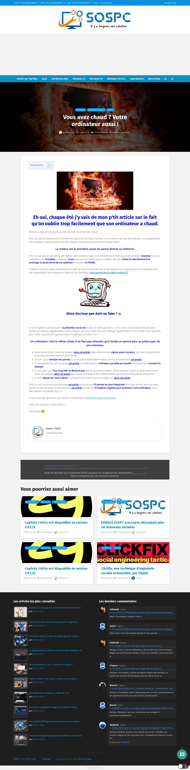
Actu (44, 78)
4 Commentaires (46, 578)
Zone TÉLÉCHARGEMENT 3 (79, 3)
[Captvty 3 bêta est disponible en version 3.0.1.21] (57, 506)
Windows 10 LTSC (116, 78)
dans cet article (62, 373)
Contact (46, 759)
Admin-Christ (68, 132)
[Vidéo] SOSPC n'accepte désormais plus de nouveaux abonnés (132, 525)
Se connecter (106, 3)
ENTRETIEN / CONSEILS (96, 110)
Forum (96, 3)
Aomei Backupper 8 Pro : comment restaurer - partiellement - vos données (143, 688)
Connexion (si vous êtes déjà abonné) (61, 465)
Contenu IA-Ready (96, 768)
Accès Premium (32, 502)
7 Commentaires (101, 132)
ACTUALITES (81, 110)
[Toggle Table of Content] (48, 165)
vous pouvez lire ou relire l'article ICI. (108, 272)
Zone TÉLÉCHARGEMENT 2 (52, 3)
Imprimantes (137, 78)
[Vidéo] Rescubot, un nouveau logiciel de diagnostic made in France (143, 708)
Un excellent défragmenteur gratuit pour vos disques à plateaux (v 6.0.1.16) (143, 612)
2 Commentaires (46, 532)
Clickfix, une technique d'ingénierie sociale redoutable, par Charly (127, 571)
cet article (73, 384)
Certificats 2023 (59, 78)
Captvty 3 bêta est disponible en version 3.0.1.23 (56, 571)
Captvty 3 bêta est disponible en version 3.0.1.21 (56, 525)
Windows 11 (79, 78)
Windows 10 (96, 78)
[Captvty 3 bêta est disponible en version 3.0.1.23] (57, 552)
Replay (110, 110)
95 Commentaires (123, 532)
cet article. (136, 359)
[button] (183, 766)
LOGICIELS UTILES (59, 502)
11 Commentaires (123, 578)
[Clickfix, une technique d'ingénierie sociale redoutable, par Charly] (133, 552)
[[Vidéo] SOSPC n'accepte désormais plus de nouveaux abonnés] (133, 506)
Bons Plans (154, 78)
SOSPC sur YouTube (27, 78)
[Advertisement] (95, 54)
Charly (117, 548)
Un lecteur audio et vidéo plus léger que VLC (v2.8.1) (136, 645)
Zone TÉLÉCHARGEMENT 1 (26, 3)
